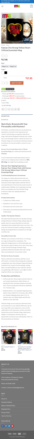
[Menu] (2, 6)
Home (3, 45)
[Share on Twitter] (9, 109)
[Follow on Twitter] (9, 426)
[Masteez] (17, 6)
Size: (3, 63)
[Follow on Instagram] (6, 426)
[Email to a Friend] (12, 109)
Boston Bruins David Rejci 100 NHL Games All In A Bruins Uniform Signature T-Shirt (25, 349)
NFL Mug (8, 105)
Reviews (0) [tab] (4, 119)
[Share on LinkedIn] (18, 109)
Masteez (4, 153)
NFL (5, 105)
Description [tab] (5, 116)
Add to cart (17, 83)
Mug (7, 45)
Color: (3, 69)
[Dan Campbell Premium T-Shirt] (8, 336)
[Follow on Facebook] (2, 426)
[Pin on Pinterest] (15, 109)
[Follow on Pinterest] (12, 426)
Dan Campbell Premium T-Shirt (8, 347)
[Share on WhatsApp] (2, 109)
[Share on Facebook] (6, 109)
